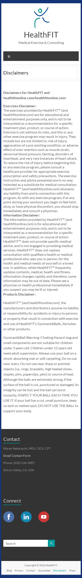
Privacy (19, 570)
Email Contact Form (17, 455)
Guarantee (44, 570)
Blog (9, 570)
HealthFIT (41, 34)
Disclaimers (59, 570)
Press (72, 570)
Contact (30, 570)
